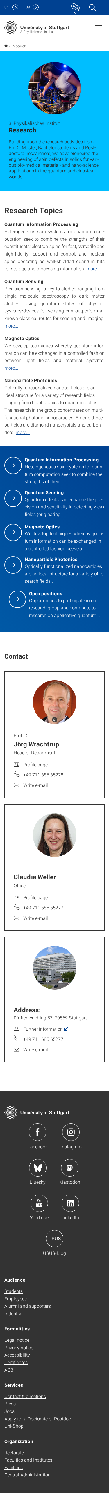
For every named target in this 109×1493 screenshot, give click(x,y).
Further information (43, 1029)
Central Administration (27, 1475)
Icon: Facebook (37, 1132)
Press (10, 1403)
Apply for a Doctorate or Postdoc (37, 1418)
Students (13, 1291)
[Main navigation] (98, 28)
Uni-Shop (14, 1426)
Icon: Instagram (71, 1132)
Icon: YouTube (39, 1203)
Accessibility (17, 1355)
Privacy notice (18, 1347)
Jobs (9, 1411)
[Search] (92, 7)
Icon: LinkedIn (70, 1203)
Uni (7, 7)
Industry (12, 1313)
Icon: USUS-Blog (54, 1238)
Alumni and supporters (27, 1306)
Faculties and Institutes (28, 1460)
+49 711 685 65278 (43, 774)
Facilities (13, 1467)
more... (93, 268)
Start (6, 46)
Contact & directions (25, 1396)
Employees (15, 1299)
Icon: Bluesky (38, 1168)
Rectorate (14, 1452)
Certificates (16, 1362)
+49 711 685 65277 (43, 907)
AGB (8, 1370)
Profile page (35, 764)
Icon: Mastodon (69, 1168)
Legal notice (16, 1340)
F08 (27, 7)
